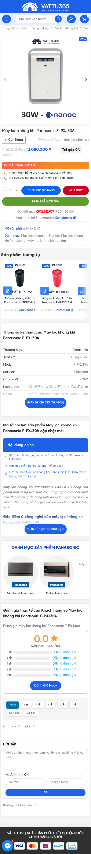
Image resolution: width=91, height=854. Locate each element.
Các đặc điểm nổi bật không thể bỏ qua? (36, 466)
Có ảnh (31, 713)
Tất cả (12, 705)
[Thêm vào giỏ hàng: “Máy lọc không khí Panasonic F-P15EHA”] (82, 291)
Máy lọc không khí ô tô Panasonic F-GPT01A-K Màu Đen (19, 302)
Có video (14, 713)
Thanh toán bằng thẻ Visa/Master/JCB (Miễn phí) (40, 173)
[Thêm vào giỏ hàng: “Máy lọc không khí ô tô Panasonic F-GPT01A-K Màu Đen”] (7, 290)
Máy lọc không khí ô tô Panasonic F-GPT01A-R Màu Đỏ (57, 302)
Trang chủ (9, 28)
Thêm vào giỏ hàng (41, 190)
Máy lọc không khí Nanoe (40, 235)
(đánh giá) (62, 139)
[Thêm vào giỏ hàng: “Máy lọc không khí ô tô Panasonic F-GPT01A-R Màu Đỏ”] (44, 291)
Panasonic (80, 349)
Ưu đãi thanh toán (19, 165)
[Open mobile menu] (6, 19)
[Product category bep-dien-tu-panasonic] (20, 575)
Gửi (46, 792)
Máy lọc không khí (66, 28)
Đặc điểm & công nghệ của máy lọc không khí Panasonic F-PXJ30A (46, 457)
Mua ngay (76, 190)
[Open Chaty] (7, 845)
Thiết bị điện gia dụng (35, 28)
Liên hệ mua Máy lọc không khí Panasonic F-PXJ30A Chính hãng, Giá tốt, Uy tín (47, 474)
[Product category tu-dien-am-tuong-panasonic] (57, 575)
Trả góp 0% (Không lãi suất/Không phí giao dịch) (41, 178)
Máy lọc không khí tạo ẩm (47, 240)
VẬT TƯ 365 (15, 833)
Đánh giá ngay (45, 685)
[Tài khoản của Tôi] (71, 19)
